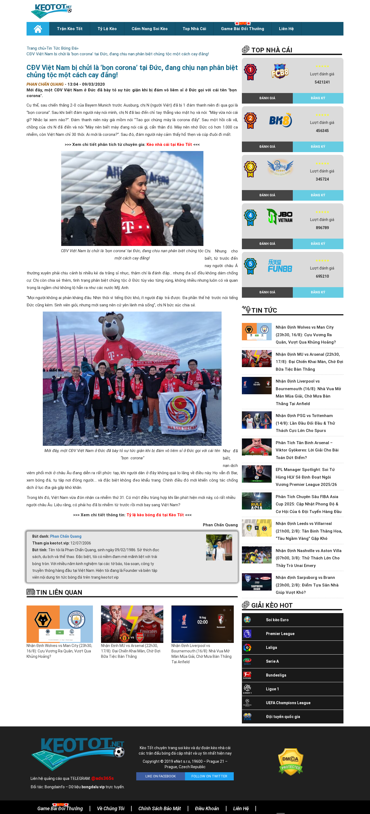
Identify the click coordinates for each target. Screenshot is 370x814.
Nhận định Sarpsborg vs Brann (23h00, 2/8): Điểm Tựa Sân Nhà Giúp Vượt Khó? (307, 585)
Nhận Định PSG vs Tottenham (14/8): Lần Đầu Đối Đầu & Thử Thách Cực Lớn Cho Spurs (305, 423)
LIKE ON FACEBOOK (160, 776)
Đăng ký (318, 98)
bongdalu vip (93, 787)
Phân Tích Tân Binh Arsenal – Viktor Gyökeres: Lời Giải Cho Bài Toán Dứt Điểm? (307, 450)
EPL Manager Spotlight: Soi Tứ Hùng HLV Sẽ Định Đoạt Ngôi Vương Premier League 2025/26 (306, 477)
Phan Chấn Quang (66, 536)
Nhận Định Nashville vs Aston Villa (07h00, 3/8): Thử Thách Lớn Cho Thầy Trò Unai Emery (309, 558)
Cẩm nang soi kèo (150, 28)
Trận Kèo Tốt (70, 28)
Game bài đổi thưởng (242, 28)
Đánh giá (267, 98)
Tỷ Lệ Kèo (107, 28)
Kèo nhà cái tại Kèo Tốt (169, 144)
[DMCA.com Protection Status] (290, 761)
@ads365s (102, 778)
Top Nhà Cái (194, 28)
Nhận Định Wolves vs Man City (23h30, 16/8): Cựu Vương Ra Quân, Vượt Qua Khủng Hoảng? (59, 651)
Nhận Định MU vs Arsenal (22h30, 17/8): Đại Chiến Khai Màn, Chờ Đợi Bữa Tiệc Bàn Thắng (130, 651)
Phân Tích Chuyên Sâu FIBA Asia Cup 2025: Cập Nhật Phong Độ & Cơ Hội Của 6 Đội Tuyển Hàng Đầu (309, 504)
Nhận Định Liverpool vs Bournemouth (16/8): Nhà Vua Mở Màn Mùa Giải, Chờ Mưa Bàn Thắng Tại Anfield (201, 653)
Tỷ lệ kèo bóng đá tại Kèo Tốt (155, 514)
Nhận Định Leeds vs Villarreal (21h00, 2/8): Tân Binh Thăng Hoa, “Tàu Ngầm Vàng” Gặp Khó (309, 531)
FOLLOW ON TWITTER (209, 776)
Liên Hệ (286, 28)
